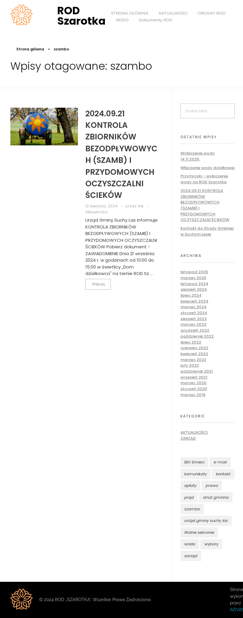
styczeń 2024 (193, 313)
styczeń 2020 (193, 389)
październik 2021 (196, 371)
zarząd (190, 556)
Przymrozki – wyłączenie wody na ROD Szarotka (204, 179)
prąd (189, 497)
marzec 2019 (192, 395)
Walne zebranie (199, 532)
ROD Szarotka (81, 15)
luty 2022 (189, 365)
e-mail (220, 462)
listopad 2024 (194, 284)
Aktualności (96, 212)
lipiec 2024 (191, 295)
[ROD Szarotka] (21, 14)
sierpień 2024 (193, 289)
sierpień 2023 (193, 319)
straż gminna (216, 497)
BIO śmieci (194, 462)
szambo (192, 509)
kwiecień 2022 (194, 354)
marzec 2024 (193, 307)
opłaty (190, 485)
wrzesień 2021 (193, 377)
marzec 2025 (193, 278)
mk (141, 206)
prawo (212, 485)
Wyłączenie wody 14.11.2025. (197, 156)
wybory (211, 544)
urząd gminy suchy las (206, 520)
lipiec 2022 (190, 342)
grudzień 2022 (194, 330)
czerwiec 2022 (194, 348)
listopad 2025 (194, 272)
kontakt (223, 474)
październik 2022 (197, 336)
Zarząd (188, 438)
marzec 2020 (193, 383)
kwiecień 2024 (194, 301)
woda (189, 544)
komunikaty (195, 474)
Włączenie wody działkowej (207, 168)
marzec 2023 (193, 324)
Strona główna (30, 49)
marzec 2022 (193, 360)
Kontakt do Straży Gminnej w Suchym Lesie (207, 231)
